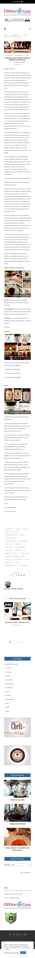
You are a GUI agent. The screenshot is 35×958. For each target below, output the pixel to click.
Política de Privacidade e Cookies (13, 894)
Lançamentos (19, 55)
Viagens (7, 707)
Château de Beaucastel (11, 531)
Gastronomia (15, 35)
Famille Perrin (15, 116)
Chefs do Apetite (17, 800)
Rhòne (26, 559)
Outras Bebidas (9, 699)
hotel (15, 553)
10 (24, 642)
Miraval (23, 556)
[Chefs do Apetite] (17, 781)
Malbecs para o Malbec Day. (17, 622)
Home (6, 35)
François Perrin (20, 547)
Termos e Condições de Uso (11, 898)
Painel (7, 703)
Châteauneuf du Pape (11, 535)
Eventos (7, 676)
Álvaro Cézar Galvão (20, 62)
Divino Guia (8, 544)
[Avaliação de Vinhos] (17, 805)
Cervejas (7, 668)
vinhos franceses (10, 565)
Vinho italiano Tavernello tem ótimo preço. (17, 849)
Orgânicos (8, 695)
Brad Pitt (25, 528)
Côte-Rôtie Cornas (10, 538)
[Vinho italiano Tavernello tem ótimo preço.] (17, 829)
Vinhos (28, 55)
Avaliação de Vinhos (18, 824)
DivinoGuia (18, 544)
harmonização (20, 550)
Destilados (8, 672)
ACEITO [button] (23, 952)
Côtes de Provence (10, 541)
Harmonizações (9, 684)
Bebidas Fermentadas (11, 664)
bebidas (18, 528)
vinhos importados (23, 565)
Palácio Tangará (17, 559)
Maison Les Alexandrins (11, 556)
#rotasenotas (9, 528)
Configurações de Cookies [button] (11, 952)
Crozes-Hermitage (24, 541)
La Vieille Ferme (24, 553)
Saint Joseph (8, 562)
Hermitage (8, 553)
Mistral (6, 503)
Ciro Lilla (19, 118)
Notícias (7, 691)
